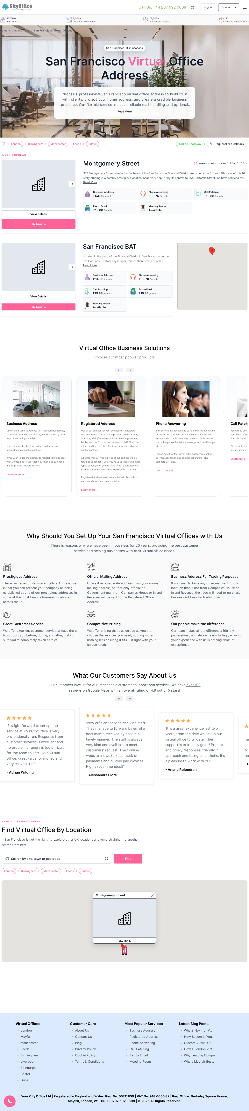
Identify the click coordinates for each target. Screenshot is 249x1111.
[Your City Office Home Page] (17, 7)
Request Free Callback (229, 144)
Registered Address (144, 1037)
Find (128, 859)
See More (125, 940)
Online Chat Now (190, 144)
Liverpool (27, 1061)
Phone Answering (142, 1043)
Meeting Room (140, 1061)
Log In (208, 7)
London (16, 144)
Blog (78, 1043)
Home (3, 30)
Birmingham (35, 144)
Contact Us (229, 7)
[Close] (152, 895)
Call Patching (139, 1049)
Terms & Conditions (89, 1061)
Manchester (58, 144)
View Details (38, 214)
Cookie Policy (85, 1055)
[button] (212, 251)
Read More (124, 111)
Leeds (77, 144)
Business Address (142, 1030)
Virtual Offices (21, 30)
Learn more (14, 474)
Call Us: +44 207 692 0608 (162, 7)
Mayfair (26, 1037)
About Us (82, 1030)
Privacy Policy (85, 1049)
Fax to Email (139, 1055)
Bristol (92, 144)
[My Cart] (192, 6)
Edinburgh (28, 1068)
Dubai (25, 1080)
